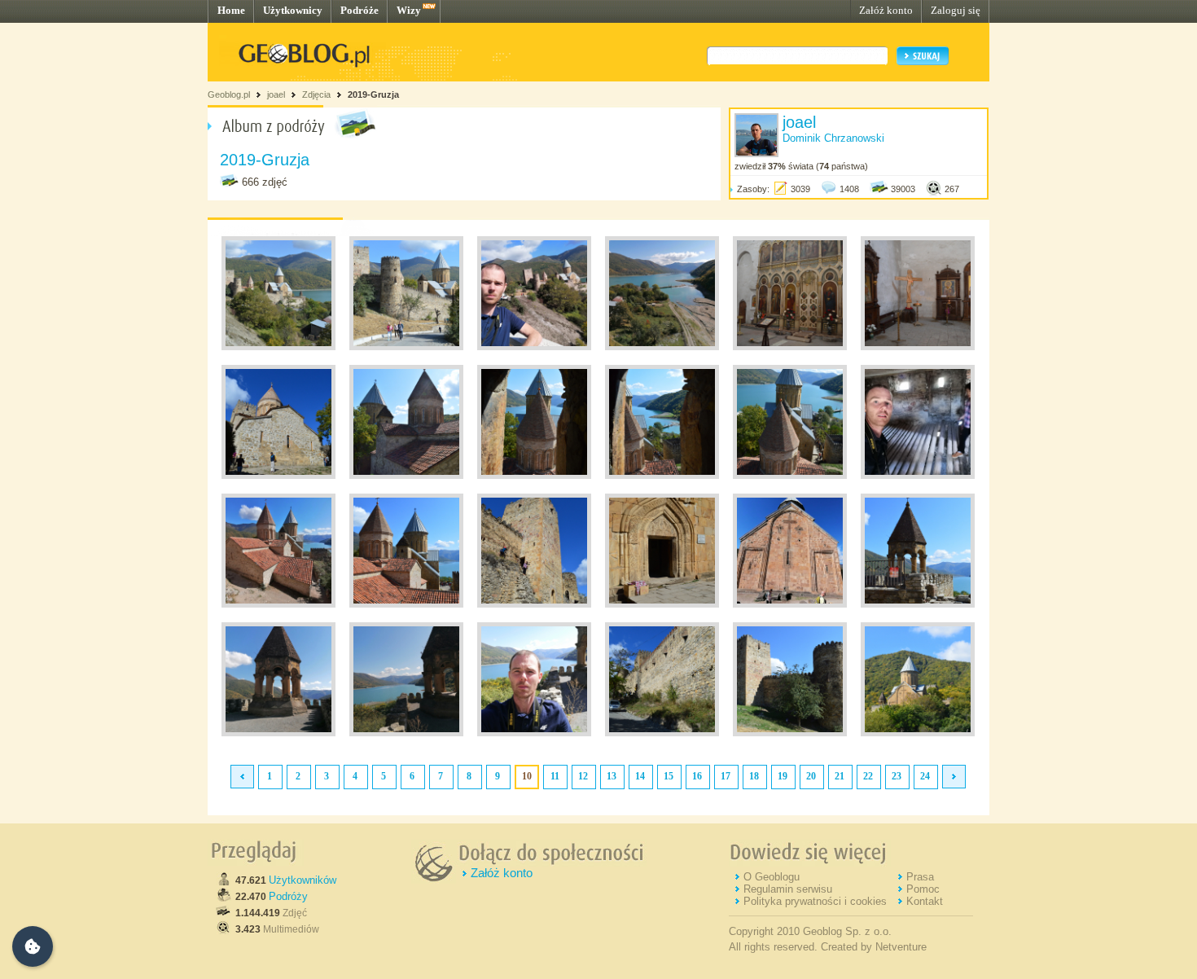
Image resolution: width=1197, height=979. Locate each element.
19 (782, 776)
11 (554, 776)
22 (868, 776)
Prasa (920, 877)
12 (583, 776)
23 (896, 776)
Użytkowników (302, 880)
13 (611, 776)
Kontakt (924, 901)
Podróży (288, 896)
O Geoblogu (771, 877)
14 (640, 776)
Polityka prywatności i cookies (815, 901)
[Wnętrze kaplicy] (790, 347)
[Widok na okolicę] (662, 347)
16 (697, 776)
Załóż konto (886, 10)
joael (276, 94)
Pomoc (923, 889)
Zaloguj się (955, 10)
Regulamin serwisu (787, 889)
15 (668, 776)
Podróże (359, 10)
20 (811, 776)
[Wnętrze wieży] (918, 476)
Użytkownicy (292, 10)
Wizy (409, 10)
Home (231, 10)
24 (925, 776)
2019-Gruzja (373, 94)
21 (839, 776)
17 (725, 776)
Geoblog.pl (229, 94)
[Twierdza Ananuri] (278, 347)
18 (754, 776)
